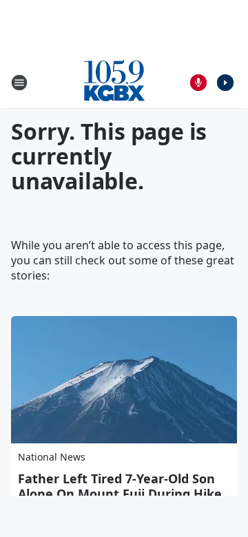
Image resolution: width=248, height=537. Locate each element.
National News (51, 456)
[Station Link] (114, 82)
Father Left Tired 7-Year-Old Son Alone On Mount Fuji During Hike (120, 486)
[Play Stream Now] (225, 82)
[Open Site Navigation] (19, 82)
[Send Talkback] (198, 82)
